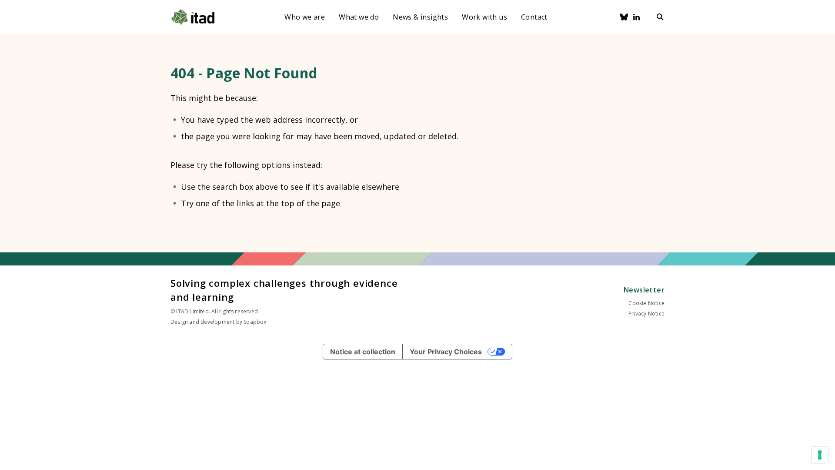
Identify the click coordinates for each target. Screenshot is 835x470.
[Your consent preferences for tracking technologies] (820, 454)
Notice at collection (362, 351)
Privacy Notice (646, 313)
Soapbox (255, 322)
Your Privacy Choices (446, 351)
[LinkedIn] (636, 17)
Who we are (304, 17)
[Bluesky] (624, 16)
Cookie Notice (646, 303)
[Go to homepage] (192, 17)
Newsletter (644, 290)
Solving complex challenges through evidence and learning (283, 289)
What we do (359, 17)
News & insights (420, 17)
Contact (534, 17)
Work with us (484, 17)
